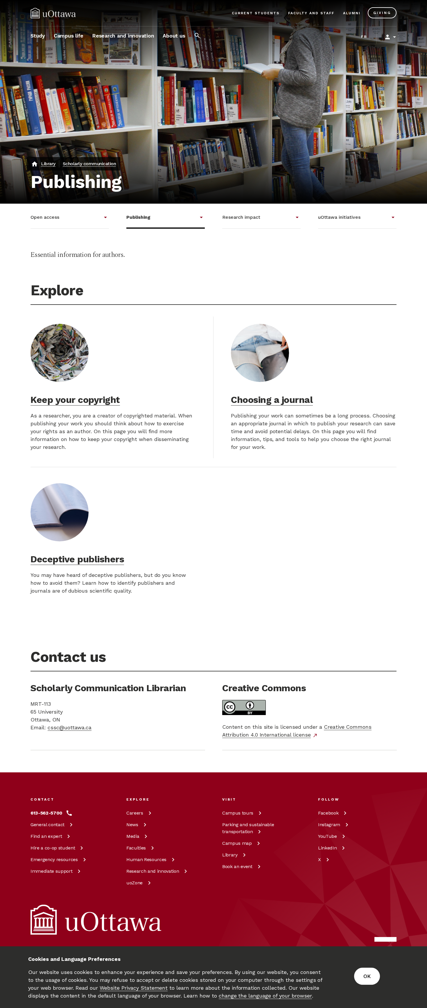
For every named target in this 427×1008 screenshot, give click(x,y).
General (47, 824)
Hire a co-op (53, 848)
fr (364, 37)
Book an (237, 866)
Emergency (54, 859)
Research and (152, 871)
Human (146, 859)
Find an (46, 836)
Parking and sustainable (248, 828)
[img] (53, 13)
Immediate (51, 871)
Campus (237, 813)
